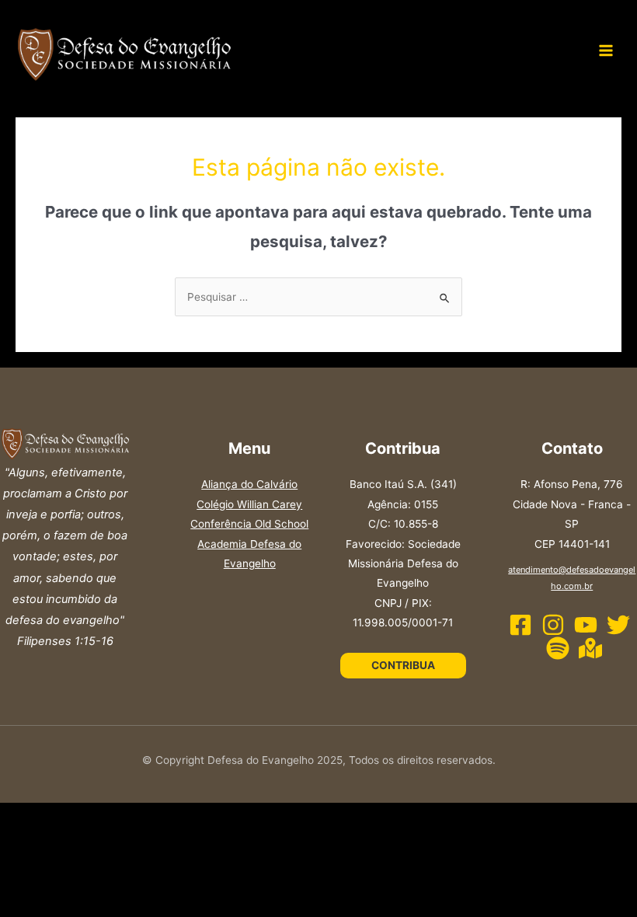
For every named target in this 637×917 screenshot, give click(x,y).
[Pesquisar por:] (318, 297)
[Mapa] (590, 648)
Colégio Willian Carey (249, 504)
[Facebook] (520, 624)
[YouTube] (585, 624)
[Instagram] (553, 624)
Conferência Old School (249, 524)
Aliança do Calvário (249, 484)
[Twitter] (618, 624)
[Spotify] (557, 648)
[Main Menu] (606, 51)
